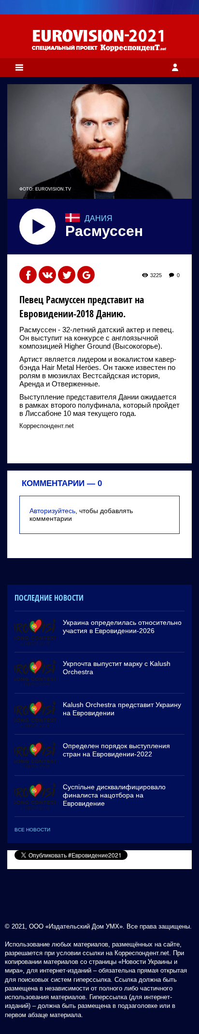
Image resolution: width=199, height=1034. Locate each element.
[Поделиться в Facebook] (28, 274)
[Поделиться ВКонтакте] (47, 274)
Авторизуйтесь (52, 511)
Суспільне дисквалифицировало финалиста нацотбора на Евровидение (114, 795)
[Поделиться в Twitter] (66, 274)
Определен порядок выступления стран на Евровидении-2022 (116, 750)
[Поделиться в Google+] (86, 274)
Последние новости (49, 597)
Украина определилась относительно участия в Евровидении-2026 (122, 627)
